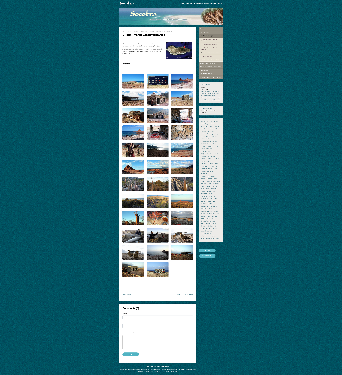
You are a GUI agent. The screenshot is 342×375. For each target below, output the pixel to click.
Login (208, 250)
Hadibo (203, 171)
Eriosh (213, 156)
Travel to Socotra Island (207, 63)
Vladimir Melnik (206, 233)
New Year (204, 193)
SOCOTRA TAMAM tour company (213, 3)
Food (216, 163)
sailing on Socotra (206, 211)
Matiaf (208, 186)
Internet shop (215, 181)
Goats (215, 168)
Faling (203, 161)
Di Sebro (203, 146)
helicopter (204, 173)
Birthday (217, 129)
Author (124, 313)
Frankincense (205, 166)
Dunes (216, 153)
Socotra (214, 216)
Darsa (203, 139)
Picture (142, 333)
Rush (210, 208)
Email (124, 322)
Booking (203, 131)
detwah (215, 141)
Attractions (204, 126)
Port (214, 201)
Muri (207, 188)
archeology (204, 124)
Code (138, 333)
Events (209, 158)
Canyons (217, 134)
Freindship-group (206, 168)
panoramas (204, 198)
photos (203, 201)
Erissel (203, 158)
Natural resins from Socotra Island (210, 66)
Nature (209, 191)
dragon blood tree (206, 153)
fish (207, 161)
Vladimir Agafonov (207, 231)
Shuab (203, 216)
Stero (202, 223)
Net (214, 191)
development (205, 143)
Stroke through (131, 333)
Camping (210, 134)
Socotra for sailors (196, 3)
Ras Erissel (213, 206)
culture (214, 136)
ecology (203, 156)
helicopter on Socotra (208, 176)
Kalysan (203, 183)
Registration (208, 255)
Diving (210, 146)
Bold (124, 333)
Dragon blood (205, 151)
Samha (216, 211)
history (203, 178)
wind (202, 238)
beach (217, 126)
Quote (136, 333)
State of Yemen (204, 32)
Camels (203, 134)
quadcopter (204, 206)
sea (218, 213)
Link (140, 333)
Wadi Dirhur (205, 236)
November (204, 196)
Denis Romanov (206, 141)
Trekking (210, 226)
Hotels (207, 181)
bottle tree (211, 131)
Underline (129, 333)
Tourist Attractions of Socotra (210, 53)
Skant (208, 216)
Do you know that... (207, 56)
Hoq (202, 181)
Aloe (211, 121)
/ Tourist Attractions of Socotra (163, 31)
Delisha (208, 139)
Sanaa (203, 213)
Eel (208, 156)
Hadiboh (210, 171)
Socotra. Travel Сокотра (208, 218)
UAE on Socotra (206, 228)
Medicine (214, 186)
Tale (214, 223)
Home (182, 3)
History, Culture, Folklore (209, 44)
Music (203, 191)
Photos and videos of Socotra (210, 60)
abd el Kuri (204, 121)
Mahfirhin (216, 183)
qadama (203, 203)
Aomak (216, 121)
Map (202, 186)
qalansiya (210, 203)
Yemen (217, 238)
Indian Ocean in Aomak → (185, 294)
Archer (212, 124)
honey (215, 178)
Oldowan (212, 196)
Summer (208, 223)
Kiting (209, 183)
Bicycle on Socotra (207, 129)
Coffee (208, 136)
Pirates (209, 201)
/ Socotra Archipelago (148, 31)
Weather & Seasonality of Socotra (209, 48)
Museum (214, 188)
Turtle (216, 226)
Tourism (203, 226)
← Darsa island (127, 294)
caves (202, 136)
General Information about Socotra (209, 40)
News (187, 3)
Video (215, 228)
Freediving (214, 166)
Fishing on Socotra (207, 163)
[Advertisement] (143, 287)
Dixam (216, 146)
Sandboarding (211, 213)
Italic (127, 333)
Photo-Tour (213, 198)
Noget (211, 193)
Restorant (204, 208)
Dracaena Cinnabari (207, 148)
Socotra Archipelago (206, 36)
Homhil (209, 178)
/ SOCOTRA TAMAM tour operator (132, 31)
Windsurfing (210, 238)
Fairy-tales (216, 158)
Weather (213, 236)
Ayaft (211, 126)
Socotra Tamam (206, 221)
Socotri (214, 221)
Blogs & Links (204, 70)
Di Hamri (214, 143)
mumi (202, 188)
